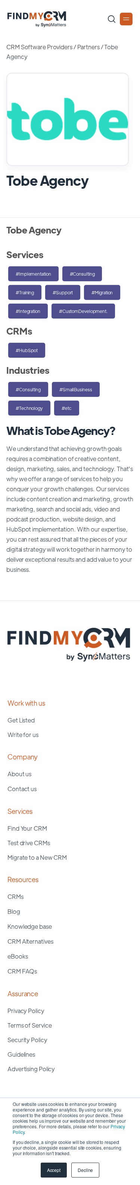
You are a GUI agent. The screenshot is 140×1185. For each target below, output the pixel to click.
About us (19, 774)
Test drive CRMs (28, 843)
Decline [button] (85, 1170)
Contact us (22, 789)
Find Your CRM (27, 828)
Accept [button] (53, 1170)
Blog (13, 911)
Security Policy (27, 1040)
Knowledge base (29, 926)
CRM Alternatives (30, 941)
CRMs (15, 896)
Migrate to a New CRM (37, 857)
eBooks (17, 956)
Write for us (22, 735)
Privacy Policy (25, 1011)
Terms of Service (29, 1025)
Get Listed (21, 720)
